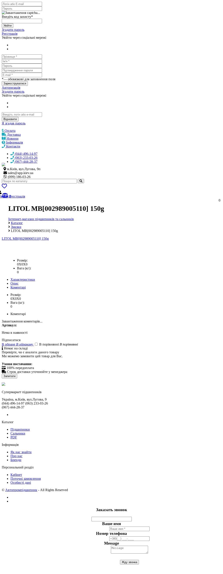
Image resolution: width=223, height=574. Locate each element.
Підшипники (20, 429)
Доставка (13, 134)
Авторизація (11, 87)
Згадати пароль (13, 30)
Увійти (7, 25)
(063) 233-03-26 (25, 157)
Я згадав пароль (13, 123)
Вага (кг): (24, 268)
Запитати (9, 376)
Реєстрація (9, 33)
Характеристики (22, 279)
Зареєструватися (14, 83)
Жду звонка (129, 562)
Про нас (16, 456)
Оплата (9, 131)
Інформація (14, 142)
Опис (14, 283)
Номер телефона (111, 533)
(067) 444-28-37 (25, 161)
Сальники (17, 433)
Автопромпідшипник (21, 490)
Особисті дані (20, 482)
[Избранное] (4, 187)
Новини (12, 138)
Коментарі (18, 287)
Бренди (15, 460)
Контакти (12, 146)
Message (111, 543)
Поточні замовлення (25, 478)
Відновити (10, 119)
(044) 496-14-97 (25, 154)
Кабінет (16, 475)
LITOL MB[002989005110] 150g (25, 238)
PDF (13, 437)
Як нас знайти (21, 452)
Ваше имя (111, 523)
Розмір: (22, 260)
